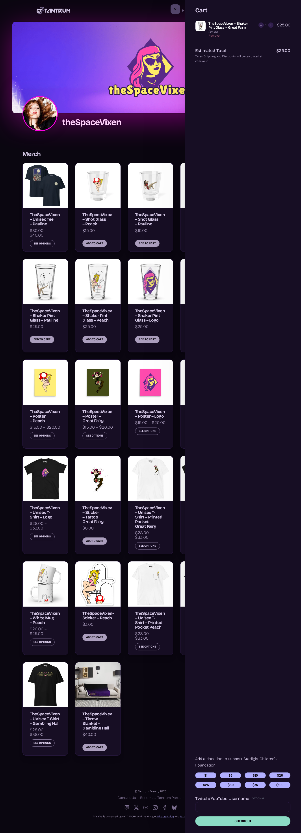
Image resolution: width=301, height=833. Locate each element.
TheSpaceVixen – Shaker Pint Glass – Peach (97, 315)
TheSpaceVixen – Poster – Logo (150, 414)
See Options (42, 243)
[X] (136, 807)
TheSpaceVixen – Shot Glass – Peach (97, 219)
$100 (279, 785)
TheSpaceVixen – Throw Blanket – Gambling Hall (97, 720)
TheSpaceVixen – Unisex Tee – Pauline (45, 219)
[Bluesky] (174, 807)
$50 (231, 785)
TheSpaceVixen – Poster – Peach (45, 416)
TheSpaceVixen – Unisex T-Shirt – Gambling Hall (45, 718)
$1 (205, 775)
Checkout (242, 821)
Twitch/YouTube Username (222, 798)
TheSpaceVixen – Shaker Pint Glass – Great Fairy (228, 25)
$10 (255, 775)
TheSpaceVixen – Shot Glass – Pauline (150, 219)
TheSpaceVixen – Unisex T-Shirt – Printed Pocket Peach (150, 620)
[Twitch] (126, 807)
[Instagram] (155, 807)
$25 (206, 785)
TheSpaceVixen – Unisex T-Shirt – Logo (45, 512)
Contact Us (126, 798)
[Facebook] (164, 807)
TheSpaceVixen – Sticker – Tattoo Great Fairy (97, 514)
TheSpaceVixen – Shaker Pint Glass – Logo (150, 315)
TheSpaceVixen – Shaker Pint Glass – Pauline (45, 315)
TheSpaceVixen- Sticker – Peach (98, 615)
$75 (255, 785)
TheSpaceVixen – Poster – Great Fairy (97, 416)
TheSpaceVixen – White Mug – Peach (45, 618)
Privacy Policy (165, 816)
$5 (230, 775)
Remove (213, 35)
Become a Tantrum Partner (162, 798)
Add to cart (94, 243)
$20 (280, 775)
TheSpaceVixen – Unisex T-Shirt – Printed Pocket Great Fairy (150, 517)
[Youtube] (145, 807)
